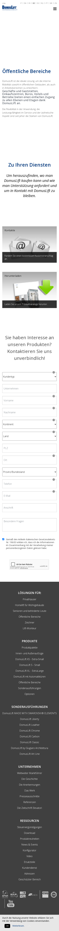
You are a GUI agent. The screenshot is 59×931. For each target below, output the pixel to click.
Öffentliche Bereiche (30, 682)
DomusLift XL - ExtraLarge (29, 670)
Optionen (29, 694)
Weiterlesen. (18, 925)
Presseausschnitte (29, 796)
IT (21, 3)
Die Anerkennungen (29, 784)
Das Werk (29, 790)
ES (38, 3)
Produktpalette (30, 647)
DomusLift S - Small (29, 665)
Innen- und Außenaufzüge (29, 653)
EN (25, 3)
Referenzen (29, 802)
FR (29, 3)
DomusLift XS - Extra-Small (29, 659)
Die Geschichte (29, 779)
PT (47, 3)
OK (7, 926)
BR (51, 3)
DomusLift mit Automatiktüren (29, 676)
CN (55, 3)
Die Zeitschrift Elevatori (29, 808)
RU (42, 3)
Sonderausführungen (29, 688)
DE (34, 3)
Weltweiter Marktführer (29, 773)
